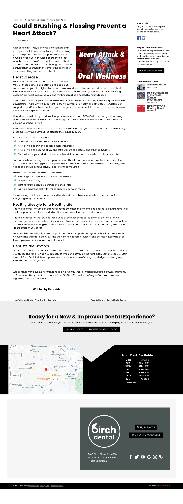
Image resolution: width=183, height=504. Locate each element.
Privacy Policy (45, 486)
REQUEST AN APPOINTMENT (103, 329)
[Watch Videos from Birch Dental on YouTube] (143, 457)
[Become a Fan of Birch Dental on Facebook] (130, 457)
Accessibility (34, 486)
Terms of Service (57, 486)
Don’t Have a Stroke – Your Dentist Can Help (35, 300)
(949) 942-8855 (152, 53)
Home (15, 20)
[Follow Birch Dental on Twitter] (136, 457)
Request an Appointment (150, 70)
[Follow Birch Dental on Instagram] (155, 457)
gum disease (73, 107)
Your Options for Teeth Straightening (108, 300)
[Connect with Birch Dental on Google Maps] (149, 457)
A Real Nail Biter (156, 84)
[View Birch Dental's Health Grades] (161, 457)
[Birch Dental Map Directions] (45, 369)
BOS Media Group (163, 486)
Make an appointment (49, 257)
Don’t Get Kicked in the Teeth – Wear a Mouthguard (157, 96)
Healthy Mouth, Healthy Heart (156, 107)
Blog (21, 20)
